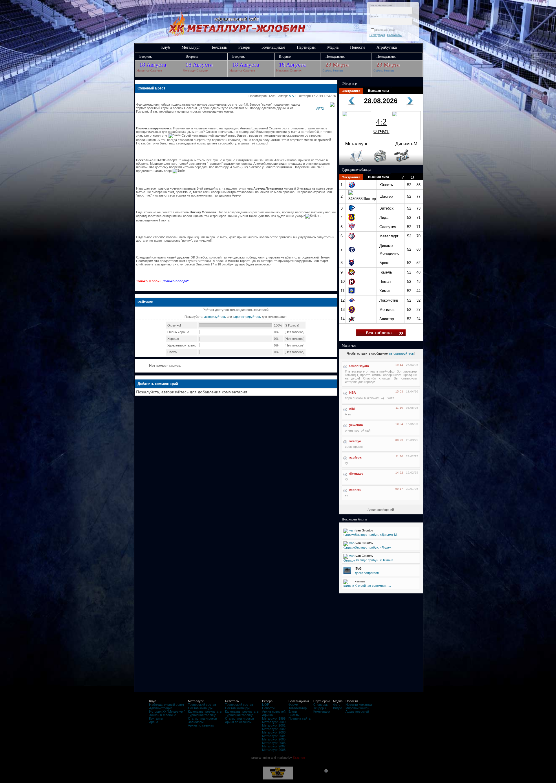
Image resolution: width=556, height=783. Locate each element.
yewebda (356, 425)
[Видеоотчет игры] (407, 163)
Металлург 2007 (274, 746)
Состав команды (200, 708)
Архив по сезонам (201, 725)
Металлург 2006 (274, 743)
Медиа (333, 47)
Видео (337, 708)
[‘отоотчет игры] (379, 163)
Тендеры (319, 708)
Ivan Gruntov (364, 530)
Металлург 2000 (274, 722)
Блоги (292, 711)
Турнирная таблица (202, 715)
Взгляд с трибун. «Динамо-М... (377, 534)
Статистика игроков (202, 718)
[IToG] (347, 573)
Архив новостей (274, 711)
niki (352, 408)
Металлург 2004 (274, 736)
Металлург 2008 (274, 749)
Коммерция (321, 711)
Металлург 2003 (274, 732)
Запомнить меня (386, 30)
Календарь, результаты (205, 711)
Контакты (156, 718)
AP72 (292, 96)
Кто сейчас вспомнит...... (373, 585)
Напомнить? (394, 35)
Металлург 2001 (274, 725)
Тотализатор (297, 708)
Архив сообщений (380, 509)
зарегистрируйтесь (247, 316)
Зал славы (196, 722)
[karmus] (348, 586)
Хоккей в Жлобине (162, 715)
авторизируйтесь (401, 353)
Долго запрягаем (367, 573)
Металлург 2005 (274, 739)
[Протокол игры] (353, 163)
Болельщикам (273, 47)
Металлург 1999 (274, 718)
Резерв (244, 47)
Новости (357, 47)
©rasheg (299, 757)
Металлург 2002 (274, 729)
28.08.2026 (381, 100)
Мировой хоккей (357, 708)
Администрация (160, 708)
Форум (293, 704)
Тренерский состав (202, 704)
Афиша (267, 715)
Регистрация (377, 35)
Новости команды (358, 704)
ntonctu (355, 490)
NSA (352, 392)
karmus (360, 581)
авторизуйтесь (215, 316)
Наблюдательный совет (166, 704)
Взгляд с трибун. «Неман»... (375, 560)
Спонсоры (320, 704)
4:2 (381, 125)
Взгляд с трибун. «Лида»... (374, 547)
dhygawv (356, 473)
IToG (358, 568)
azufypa (355, 457)
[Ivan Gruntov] (349, 535)
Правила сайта (299, 718)
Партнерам (306, 47)
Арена (153, 722)
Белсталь (219, 47)
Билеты (293, 715)
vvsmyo (355, 441)
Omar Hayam (359, 366)
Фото (336, 704)
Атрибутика (386, 47)
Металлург (191, 47)
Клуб (165, 47)
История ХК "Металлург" (167, 711)
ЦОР (265, 704)
